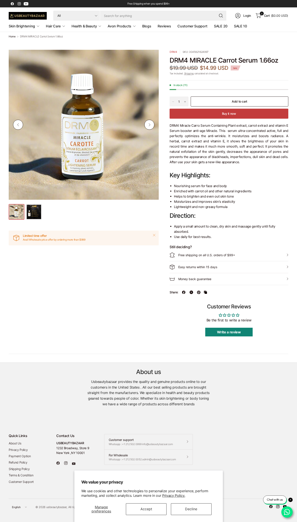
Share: (174, 292)
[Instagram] (19, 3)
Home (12, 36)
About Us (15, 443)
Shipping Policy (19, 469)
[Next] (149, 125)
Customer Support (21, 482)
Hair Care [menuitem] (53, 26)
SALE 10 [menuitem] (240, 26)
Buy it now (229, 113)
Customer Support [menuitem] (192, 26)
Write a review (229, 332)
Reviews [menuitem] (164, 26)
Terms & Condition (21, 475)
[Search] (220, 16)
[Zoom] (150, 58)
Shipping (189, 73)
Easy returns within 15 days (197, 267)
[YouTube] (26, 3)
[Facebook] (12, 3)
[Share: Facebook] (184, 292)
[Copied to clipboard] (205, 292)
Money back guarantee (194, 279)
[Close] (154, 235)
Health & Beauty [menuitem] (84, 26)
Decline (191, 509)
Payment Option (20, 456)
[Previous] (18, 125)
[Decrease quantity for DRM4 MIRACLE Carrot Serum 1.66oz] (173, 102)
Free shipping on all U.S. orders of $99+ (206, 255)
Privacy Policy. (173, 495)
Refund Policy (18, 462)
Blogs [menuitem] (146, 26)
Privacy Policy (18, 450)
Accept (146, 509)
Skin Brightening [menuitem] (22, 26)
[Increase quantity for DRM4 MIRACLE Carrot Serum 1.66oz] (185, 102)
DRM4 (173, 51)
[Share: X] (191, 292)
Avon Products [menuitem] (119, 26)
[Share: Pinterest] (199, 292)
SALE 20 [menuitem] (220, 26)
